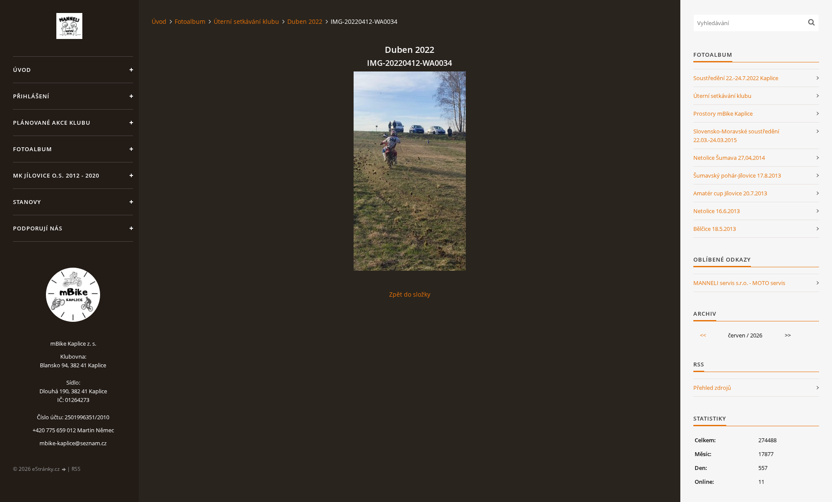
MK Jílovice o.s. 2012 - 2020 (56, 175)
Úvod (22, 70)
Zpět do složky (409, 294)
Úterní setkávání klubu (246, 21)
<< (703, 335)
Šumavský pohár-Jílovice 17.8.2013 (737, 175)
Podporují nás (37, 228)
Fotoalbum (32, 149)
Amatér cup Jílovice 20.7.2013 (730, 193)
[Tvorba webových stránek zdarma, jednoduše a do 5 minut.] (64, 469)
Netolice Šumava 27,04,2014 (729, 158)
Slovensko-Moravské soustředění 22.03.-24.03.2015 (736, 135)
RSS (76, 469)
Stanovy (27, 202)
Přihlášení (31, 96)
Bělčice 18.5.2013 (714, 229)
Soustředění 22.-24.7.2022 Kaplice (735, 78)
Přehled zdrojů (712, 388)
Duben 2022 (304, 21)
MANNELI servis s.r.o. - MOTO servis (739, 283)
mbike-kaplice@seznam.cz (73, 443)
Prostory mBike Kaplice (723, 113)
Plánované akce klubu (52, 122)
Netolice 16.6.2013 (716, 211)
